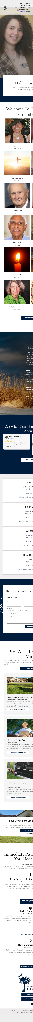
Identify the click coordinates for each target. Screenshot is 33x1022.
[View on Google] (6, 437)
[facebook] (29, 1004)
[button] (3, 444)
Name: (9, 602)
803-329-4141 (21, 90)
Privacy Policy (21, 1012)
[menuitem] (25, 3)
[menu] (30, 3)
